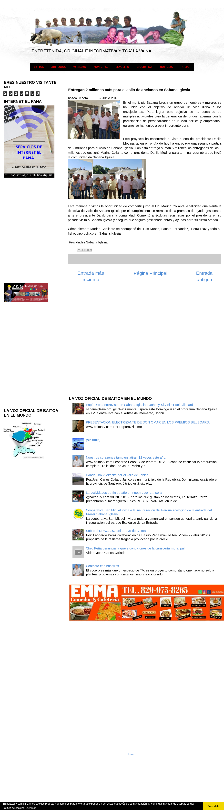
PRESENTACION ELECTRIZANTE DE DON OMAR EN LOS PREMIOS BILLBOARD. (148, 422)
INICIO (184, 66)
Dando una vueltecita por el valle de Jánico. (117, 475)
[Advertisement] (93, 341)
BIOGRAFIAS (145, 66)
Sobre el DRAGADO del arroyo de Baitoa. (116, 531)
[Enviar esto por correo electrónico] (79, 249)
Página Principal (150, 273)
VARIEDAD (79, 66)
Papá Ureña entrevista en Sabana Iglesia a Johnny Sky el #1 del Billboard (139, 405)
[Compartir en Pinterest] (90, 249)
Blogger (130, 754)
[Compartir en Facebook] (87, 249)
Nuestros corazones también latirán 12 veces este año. (126, 457)
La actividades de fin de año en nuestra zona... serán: (125, 492)
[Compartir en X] (84, 249)
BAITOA (39, 66)
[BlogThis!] (81, 249)
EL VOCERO (122, 66)
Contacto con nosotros (102, 566)
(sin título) (93, 440)
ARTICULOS (58, 66)
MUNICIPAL (101, 66)
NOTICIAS (166, 66)
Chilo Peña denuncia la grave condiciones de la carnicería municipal (135, 548)
